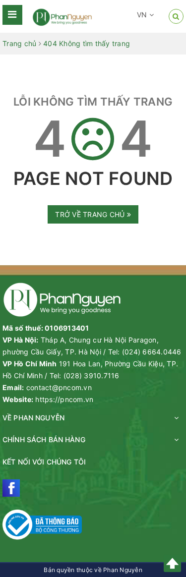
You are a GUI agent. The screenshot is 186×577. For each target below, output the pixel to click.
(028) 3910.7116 (91, 375)
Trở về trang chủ (90, 214)
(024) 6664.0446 (152, 351)
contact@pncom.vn (59, 387)
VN (143, 14)
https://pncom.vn (64, 399)
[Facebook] (11, 488)
